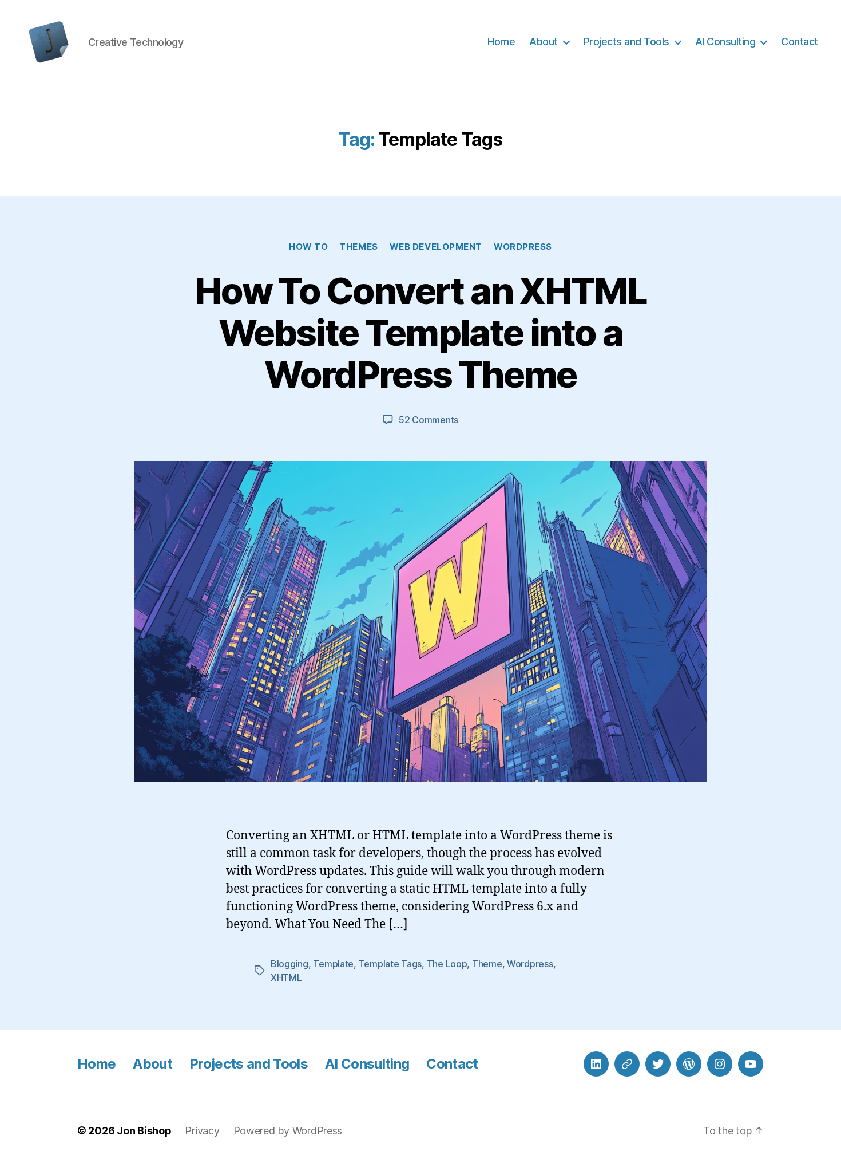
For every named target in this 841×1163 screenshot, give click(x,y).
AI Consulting (725, 42)
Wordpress (530, 963)
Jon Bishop (144, 1131)
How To (308, 247)
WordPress (523, 247)
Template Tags (390, 963)
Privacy (202, 1131)
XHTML (286, 977)
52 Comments (428, 419)
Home (501, 42)
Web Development (436, 247)
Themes (358, 247)
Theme (487, 963)
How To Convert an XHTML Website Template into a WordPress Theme (420, 332)
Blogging (289, 963)
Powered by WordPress (288, 1131)
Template (333, 963)
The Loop (447, 963)
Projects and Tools (626, 42)
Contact (799, 42)
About (543, 42)
